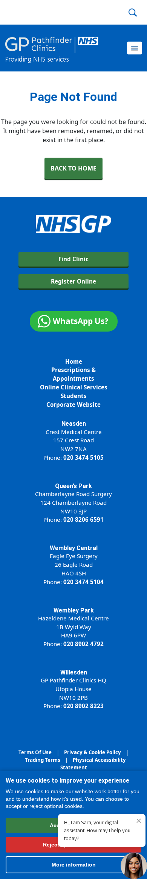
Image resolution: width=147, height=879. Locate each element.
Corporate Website (73, 404)
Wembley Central (74, 548)
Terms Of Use (35, 752)
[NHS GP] (52, 48)
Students (74, 396)
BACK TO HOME (73, 168)
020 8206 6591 (83, 519)
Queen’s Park (73, 486)
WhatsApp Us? (80, 321)
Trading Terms (42, 760)
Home (73, 361)
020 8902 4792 (83, 644)
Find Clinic (73, 259)
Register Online (73, 281)
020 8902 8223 (83, 706)
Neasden (73, 423)
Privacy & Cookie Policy (92, 752)
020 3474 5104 (83, 582)
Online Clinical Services (73, 387)
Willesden (73, 672)
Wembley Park (74, 610)
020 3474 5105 (83, 457)
